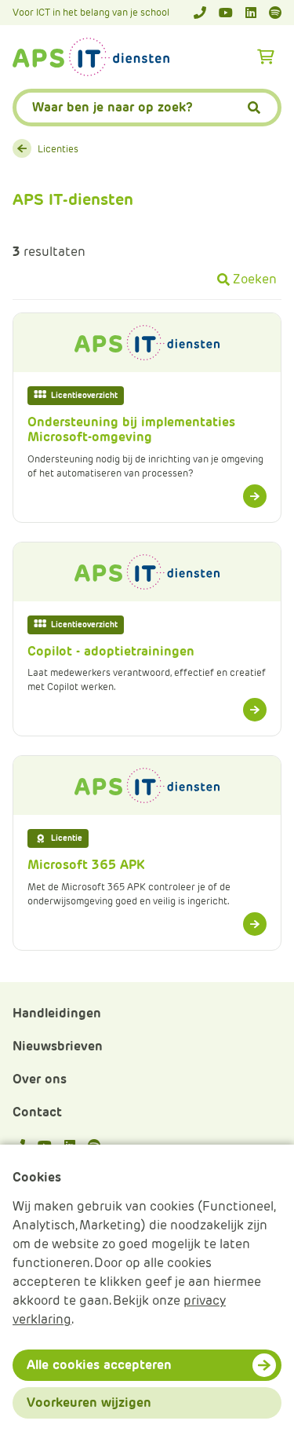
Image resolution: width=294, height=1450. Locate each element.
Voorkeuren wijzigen (89, 1402)
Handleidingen (57, 1013)
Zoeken (255, 279)
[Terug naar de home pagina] (91, 57)
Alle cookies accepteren (99, 1365)
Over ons (40, 1079)
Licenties (58, 149)
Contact (37, 1112)
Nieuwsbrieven (58, 1046)
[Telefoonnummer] (200, 12)
